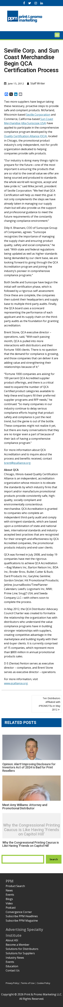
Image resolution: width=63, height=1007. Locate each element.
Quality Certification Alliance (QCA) (25, 136)
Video (9, 903)
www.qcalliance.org (16, 683)
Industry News (15, 957)
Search (54, 859)
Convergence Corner (19, 912)
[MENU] (57, 35)
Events (10, 894)
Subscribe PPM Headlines (22, 916)
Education (12, 966)
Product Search (15, 886)
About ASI (12, 940)
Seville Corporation (38, 114)
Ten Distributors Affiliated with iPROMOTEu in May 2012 (49, 704)
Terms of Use (28, 983)
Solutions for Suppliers (20, 953)
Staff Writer (37, 83)
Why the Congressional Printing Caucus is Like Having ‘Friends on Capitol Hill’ (31, 829)
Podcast (11, 907)
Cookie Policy (43, 983)
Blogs (9, 899)
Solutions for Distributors (22, 949)
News (9, 890)
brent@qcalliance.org (17, 463)
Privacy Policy (12, 983)
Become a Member (17, 945)
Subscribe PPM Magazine (22, 920)
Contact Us (12, 970)
